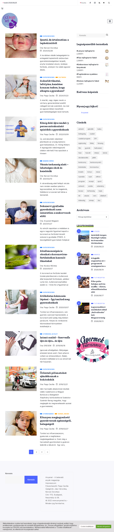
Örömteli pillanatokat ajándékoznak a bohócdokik (53, 376)
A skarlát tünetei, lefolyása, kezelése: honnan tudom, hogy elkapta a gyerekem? (52, 85)
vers (94, 196)
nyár (90, 177)
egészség (82, 143)
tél (79, 196)
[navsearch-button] (109, 2)
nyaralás (81, 177)
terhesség (91, 191)
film (79, 148)
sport (99, 181)
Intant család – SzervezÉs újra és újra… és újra (55, 339)
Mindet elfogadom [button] (103, 526)
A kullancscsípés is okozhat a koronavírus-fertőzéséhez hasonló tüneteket (54, 256)
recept (91, 181)
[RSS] (100, 2)
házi (79, 153)
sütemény (100, 186)
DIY (95, 139)
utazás (86, 196)
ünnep (91, 200)
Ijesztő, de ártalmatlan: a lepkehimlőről (54, 41)
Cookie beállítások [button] (87, 526)
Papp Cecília (49, 96)
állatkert (103, 196)
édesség (81, 200)
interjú (96, 153)
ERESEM (47, 345)
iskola (105, 153)
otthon (98, 177)
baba (99, 129)
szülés (90, 186)
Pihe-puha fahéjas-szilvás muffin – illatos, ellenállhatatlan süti (99, 286)
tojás (100, 191)
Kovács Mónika (50, 266)
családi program (84, 139)
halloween (98, 148)
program (81, 181)
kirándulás (82, 167)
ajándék (91, 129)
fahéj (92, 143)
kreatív (80, 172)
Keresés (8, 473)
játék (94, 158)
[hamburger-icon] (109, 21)
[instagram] (95, 2)
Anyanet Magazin (51, 221)
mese (98, 172)
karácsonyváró (95, 162)
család (92, 134)
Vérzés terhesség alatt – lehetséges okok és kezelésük (54, 168)
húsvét (88, 153)
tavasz (80, 191)
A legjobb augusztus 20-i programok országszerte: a (98, 262)
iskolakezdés (83, 158)
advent (81, 129)
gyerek (87, 148)
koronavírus (94, 167)
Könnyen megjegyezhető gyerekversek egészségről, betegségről (55, 421)
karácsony (82, 162)
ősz (99, 200)
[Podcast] (104, 2)
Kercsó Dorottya (51, 48)
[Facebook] (90, 2)
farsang (100, 143)
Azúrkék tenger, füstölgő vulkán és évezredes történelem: (99, 239)
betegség (82, 134)
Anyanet (84, 112)
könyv (90, 172)
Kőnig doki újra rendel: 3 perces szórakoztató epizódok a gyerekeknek (54, 126)
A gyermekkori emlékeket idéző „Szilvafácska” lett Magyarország (99, 312)
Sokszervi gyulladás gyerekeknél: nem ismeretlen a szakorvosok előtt (55, 211)
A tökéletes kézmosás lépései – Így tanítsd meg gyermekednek (55, 299)
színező (81, 186)
